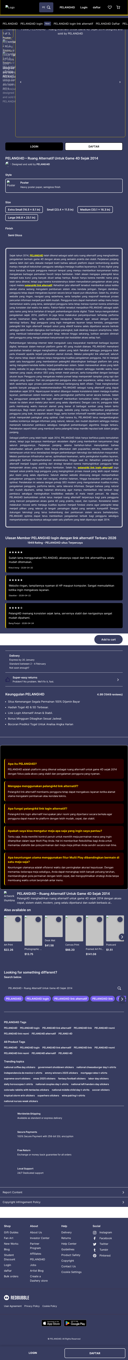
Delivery (66, 1232)
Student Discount (9, 1257)
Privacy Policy (32, 1306)
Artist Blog (37, 1270)
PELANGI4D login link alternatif (73, 23)
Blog (7, 1249)
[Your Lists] (110, 7)
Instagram (106, 1232)
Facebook (106, 1238)
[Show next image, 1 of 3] (120, 82)
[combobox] (46, 7)
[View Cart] (118, 7)
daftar (8, 1270)
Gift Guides (11, 1232)
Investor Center (40, 1238)
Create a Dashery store (39, 1278)
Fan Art (8, 1238)
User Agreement (13, 1306)
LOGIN (33, 1353)
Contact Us (68, 1266)
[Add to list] (17, 919)
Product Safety (70, 1255)
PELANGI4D (10, 23)
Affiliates (35, 1253)
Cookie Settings (71, 1271)
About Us (36, 1232)
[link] (13, 998)
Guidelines (67, 1249)
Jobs (33, 1265)
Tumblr (104, 1249)
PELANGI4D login (35, 23)
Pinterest (105, 1255)
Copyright (67, 1260)
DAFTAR (95, 1353)
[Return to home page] (21, 7)
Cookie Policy (49, 1306)
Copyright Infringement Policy (21, 1202)
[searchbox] (64, 988)
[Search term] (48, 7)
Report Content (12, 1192)
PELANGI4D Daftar (108, 23)
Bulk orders (11, 1276)
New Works (11, 1243)
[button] (8, 32)
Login (7, 1265)
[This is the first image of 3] (20, 82)
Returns (66, 1238)
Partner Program (35, 1246)
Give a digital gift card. (42, 667)
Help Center (68, 1243)
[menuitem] (10, 23)
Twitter (104, 1243)
